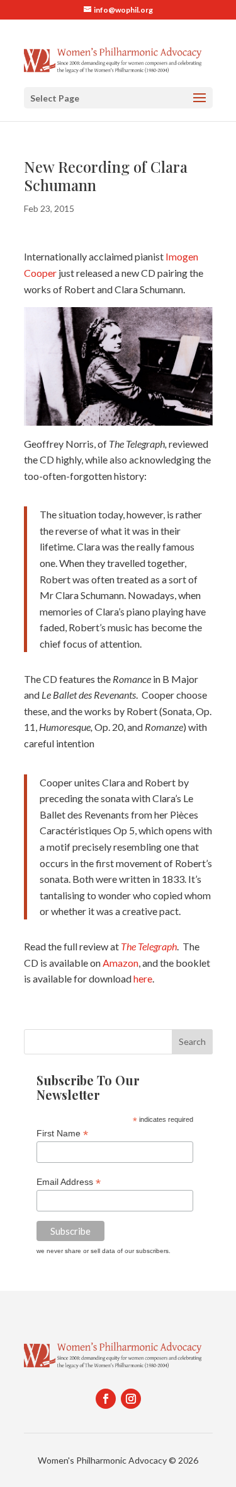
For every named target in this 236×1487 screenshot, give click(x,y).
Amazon (120, 963)
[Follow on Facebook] (106, 1399)
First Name (62, 1134)
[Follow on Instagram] (131, 1399)
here (142, 978)
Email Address (69, 1182)
